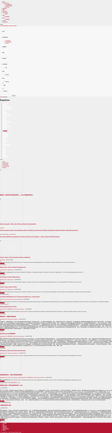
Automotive (5, 105)
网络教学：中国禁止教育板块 (8, 316)
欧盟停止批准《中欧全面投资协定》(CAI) (11, 385)
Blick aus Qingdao (6, 106)
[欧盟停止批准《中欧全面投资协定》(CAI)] (10, 382)
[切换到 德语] (4, 20)
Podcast (4, 128)
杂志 (4, 147)
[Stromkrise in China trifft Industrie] (2, 274)
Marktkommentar (6, 126)
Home (1, 96)
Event (4, 110)
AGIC (4, 104)
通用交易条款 (6, 428)
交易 (4, 138)
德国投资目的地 (6, 144)
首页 (4, 1)
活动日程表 (5, 12)
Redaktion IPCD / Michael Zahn (6, 232)
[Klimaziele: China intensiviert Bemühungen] (2, 348)
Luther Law (5, 123)
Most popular (5, 164)
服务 (4, 15)
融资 (4, 151)
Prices (4, 129)
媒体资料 (5, 426)
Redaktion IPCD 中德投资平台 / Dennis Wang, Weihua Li (12, 309)
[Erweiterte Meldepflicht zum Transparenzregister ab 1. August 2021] (4, 294)
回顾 (6, 13)
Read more (2, 263)
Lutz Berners (2, 239)
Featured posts (5, 162)
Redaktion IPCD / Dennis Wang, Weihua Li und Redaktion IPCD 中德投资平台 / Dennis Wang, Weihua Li (22, 377)
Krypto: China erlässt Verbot (8, 287)
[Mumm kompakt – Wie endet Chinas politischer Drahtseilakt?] (11, 221)
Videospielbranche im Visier (8, 306)
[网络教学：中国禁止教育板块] (3, 313)
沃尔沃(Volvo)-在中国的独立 (8, 333)
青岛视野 (5, 157)
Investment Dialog (6, 114)
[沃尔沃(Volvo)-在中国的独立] (2, 330)
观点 (4, 154)
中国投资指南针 (8, 5)
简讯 (4, 17)
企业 (4, 139)
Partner (4, 127)
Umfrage (4, 136)
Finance (4, 111)
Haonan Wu (2, 259)
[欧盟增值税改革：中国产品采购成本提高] (10, 372)
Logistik (4, 120)
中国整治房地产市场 (5, 405)
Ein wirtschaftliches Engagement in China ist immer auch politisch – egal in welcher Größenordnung (30, 236)
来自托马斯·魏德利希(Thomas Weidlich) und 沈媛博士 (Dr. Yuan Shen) (15, 197)
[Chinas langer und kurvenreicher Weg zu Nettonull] (10, 254)
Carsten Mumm (3, 226)
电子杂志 (5, 11)
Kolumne (5, 117)
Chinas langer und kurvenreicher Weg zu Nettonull (15, 257)
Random (4, 167)
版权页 (4, 430)
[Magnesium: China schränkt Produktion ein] (3, 264)
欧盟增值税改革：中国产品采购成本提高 (11, 374)
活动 (4, 149)
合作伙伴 (7, 7)
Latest (4, 161)
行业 (4, 153)
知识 (4, 150)
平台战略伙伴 (8, 4)
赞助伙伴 (5, 155)
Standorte (5, 133)
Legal (4, 118)
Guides (4, 112)
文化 (4, 146)
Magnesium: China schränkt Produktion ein (13, 267)
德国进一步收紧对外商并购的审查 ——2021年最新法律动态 (16, 195)
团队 (4, 9)
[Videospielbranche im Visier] (4, 304)
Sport (4, 132)
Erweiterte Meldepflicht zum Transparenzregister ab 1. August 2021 (20, 296)
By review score (6, 166)
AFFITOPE (5, 103)
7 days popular (6, 165)
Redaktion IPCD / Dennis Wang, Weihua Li (9, 319)
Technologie (5, 134)
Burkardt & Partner (7, 109)
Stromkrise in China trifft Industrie (10, 277)
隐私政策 (5, 427)
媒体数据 (7, 16)
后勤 (4, 142)
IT (3, 116)
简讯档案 (7, 19)
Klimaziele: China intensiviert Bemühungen (13, 350)
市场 (4, 143)
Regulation (5, 131)
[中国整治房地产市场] (5, 402)
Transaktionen (6, 135)
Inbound (4, 113)
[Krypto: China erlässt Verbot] (2, 284)
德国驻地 (5, 8)
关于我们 (5, 140)
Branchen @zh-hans (7, 107)
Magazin (4, 124)
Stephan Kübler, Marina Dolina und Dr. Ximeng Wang (11, 299)
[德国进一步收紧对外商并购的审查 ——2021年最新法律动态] (11, 192)
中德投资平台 (6, 3)
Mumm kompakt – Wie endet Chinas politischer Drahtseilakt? (18, 224)
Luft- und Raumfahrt (7, 121)
